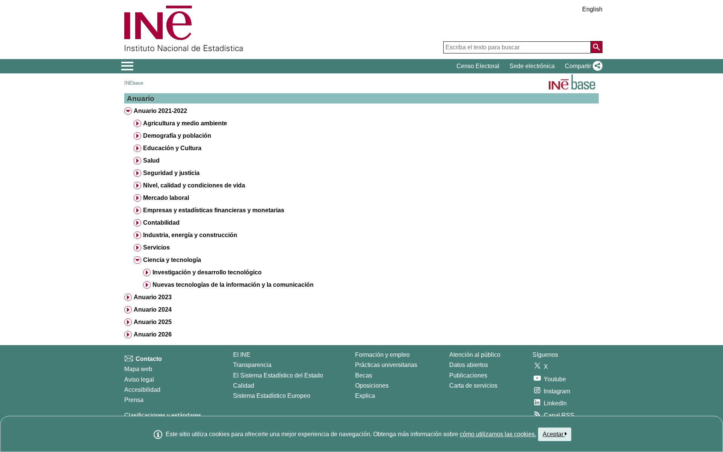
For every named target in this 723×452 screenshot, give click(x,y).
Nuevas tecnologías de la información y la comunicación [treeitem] (233, 285)
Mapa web (138, 369)
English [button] (592, 9)
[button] (582, 66)
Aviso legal (139, 379)
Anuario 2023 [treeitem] (153, 297)
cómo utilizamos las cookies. (498, 434)
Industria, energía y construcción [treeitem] (190, 235)
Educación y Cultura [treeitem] (172, 148)
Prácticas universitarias (386, 365)
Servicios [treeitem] (156, 247)
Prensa (133, 400)
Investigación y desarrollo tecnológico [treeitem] (207, 272)
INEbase (133, 83)
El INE (241, 355)
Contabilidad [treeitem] (161, 222)
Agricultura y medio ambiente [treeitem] (185, 123)
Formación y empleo (382, 355)
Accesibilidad (142, 390)
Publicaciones (468, 375)
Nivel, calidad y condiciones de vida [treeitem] (194, 185)
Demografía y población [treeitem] (177, 135)
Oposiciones (372, 385)
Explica (365, 396)
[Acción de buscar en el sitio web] (596, 47)
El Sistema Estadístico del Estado (278, 375)
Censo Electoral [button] (477, 66)
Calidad (243, 385)
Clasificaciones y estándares (162, 415)
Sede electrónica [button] (532, 66)
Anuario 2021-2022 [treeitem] (160, 111)
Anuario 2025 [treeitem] (153, 322)
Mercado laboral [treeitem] (166, 198)
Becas (363, 375)
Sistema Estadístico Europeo (271, 396)
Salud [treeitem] (151, 160)
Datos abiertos (468, 365)
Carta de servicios (473, 385)
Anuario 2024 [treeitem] (153, 309)
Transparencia (252, 365)
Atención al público (474, 355)
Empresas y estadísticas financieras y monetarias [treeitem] (213, 210)
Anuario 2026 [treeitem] (153, 334)
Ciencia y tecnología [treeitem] (172, 260)
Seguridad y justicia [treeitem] (171, 173)
